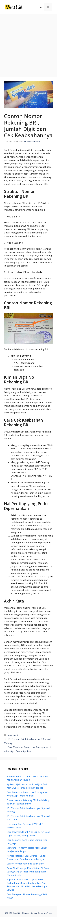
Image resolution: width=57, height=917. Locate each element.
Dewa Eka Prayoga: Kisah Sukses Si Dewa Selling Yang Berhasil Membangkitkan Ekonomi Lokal (28, 871)
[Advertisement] (28, 44)
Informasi (13, 734)
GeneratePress (45, 913)
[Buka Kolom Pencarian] (40, 7)
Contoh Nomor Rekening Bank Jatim (25, 863)
